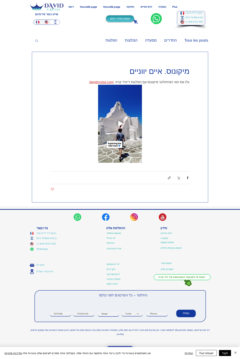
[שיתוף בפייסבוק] (187, 178)
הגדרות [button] (189, 353)
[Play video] (120, 124)
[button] (130, 7)
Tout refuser (206, 353)
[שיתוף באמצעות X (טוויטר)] (178, 178)
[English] (46, 22)
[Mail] (31, 265)
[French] (37, 22)
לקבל (225, 353)
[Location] (31, 271)
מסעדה (151, 40)
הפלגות (111, 40)
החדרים (170, 40)
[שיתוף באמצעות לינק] (169, 178)
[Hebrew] (55, 22)
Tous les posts (196, 40)
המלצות (131, 40)
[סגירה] (235, 353)
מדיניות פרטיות (13, 353)
